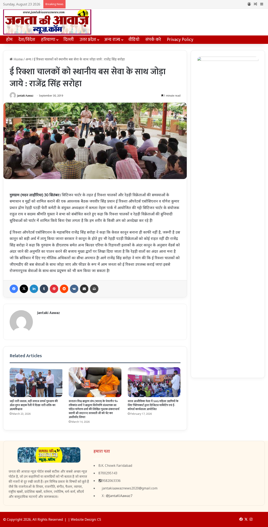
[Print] (94, 289)
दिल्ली (68, 39)
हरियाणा (48, 39)
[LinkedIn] (34, 289)
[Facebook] (14, 289)
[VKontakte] (74, 289)
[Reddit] (64, 289)
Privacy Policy (180, 39)
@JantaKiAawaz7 (119, 495)
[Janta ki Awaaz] (47, 22)
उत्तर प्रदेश (88, 39)
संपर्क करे (153, 39)
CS (99, 519)
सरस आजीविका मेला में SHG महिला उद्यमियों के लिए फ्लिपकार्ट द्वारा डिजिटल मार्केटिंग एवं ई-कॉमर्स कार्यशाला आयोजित (153, 405)
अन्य (28, 59)
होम (9, 39)
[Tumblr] (44, 289)
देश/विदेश (26, 39)
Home (18, 59)
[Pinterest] (54, 289)
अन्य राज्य (112, 39)
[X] (24, 289)
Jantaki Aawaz (25, 95)
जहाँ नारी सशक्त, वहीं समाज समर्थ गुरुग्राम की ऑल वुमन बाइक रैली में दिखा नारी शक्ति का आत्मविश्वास (34, 405)
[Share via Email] (84, 289)
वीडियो (133, 39)
